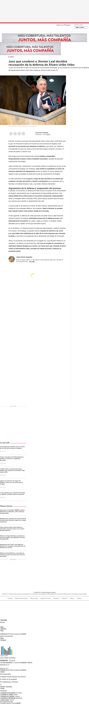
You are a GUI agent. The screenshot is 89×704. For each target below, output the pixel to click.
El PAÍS (24, 602)
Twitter (15, 133)
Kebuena (75, 605)
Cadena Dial (54, 605)
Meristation (71, 608)
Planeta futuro (68, 605)
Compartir (23, 662)
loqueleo (63, 608)
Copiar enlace (5, 700)
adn (69, 602)
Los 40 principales (31, 602)
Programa (67, 25)
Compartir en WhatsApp (8, 698)
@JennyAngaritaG (49, 132)
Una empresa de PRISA (9, 604)
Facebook (11, 133)
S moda (55, 608)
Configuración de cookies (45, 598)
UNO (36, 605)
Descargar (3, 701)
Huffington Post (26, 605)
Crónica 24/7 (4, 655)
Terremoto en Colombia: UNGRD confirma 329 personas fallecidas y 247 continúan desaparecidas (12, 511)
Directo (24, 634)
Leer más (32, 261)
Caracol (76, 602)
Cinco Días (48, 605)
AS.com (63, 602)
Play (2, 630)
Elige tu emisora (80, 27)
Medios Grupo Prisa (9, 608)
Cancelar (9, 686)
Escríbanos (79, 598)
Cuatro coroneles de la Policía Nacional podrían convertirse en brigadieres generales (11, 458)
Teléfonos (72, 598)
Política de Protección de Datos (21, 598)
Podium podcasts (40, 608)
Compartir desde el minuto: (10, 703)
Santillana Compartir (49, 602)
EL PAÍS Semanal (60, 605)
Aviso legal (10, 598)
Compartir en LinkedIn (7, 696)
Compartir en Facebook (8, 693)
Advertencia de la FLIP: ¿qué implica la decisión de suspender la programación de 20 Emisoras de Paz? (12, 546)
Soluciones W (65, 598)
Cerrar (2, 672)
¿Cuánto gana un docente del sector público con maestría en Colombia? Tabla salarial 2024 (12, 470)
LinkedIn (19, 133)
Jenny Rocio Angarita (41, 132)
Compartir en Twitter (7, 694)
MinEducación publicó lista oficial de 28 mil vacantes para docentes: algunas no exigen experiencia (13, 520)
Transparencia (56, 598)
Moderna (32, 608)
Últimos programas (15, 634)
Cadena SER (58, 602)
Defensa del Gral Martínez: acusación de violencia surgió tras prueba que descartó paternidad (12, 554)
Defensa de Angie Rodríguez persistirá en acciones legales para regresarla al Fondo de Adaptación (12, 537)
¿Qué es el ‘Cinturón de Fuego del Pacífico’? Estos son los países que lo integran (11, 482)
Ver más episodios (6, 662)
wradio (41, 605)
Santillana (39, 602)
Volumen (3, 629)
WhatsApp (23, 133)
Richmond (23, 608)
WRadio (44, 26)
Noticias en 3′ (5, 634)
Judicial (12, 56)
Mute (2, 627)
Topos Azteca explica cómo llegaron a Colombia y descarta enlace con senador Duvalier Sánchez (12, 529)
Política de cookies (34, 598)
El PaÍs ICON (47, 608)
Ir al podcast (16, 662)
